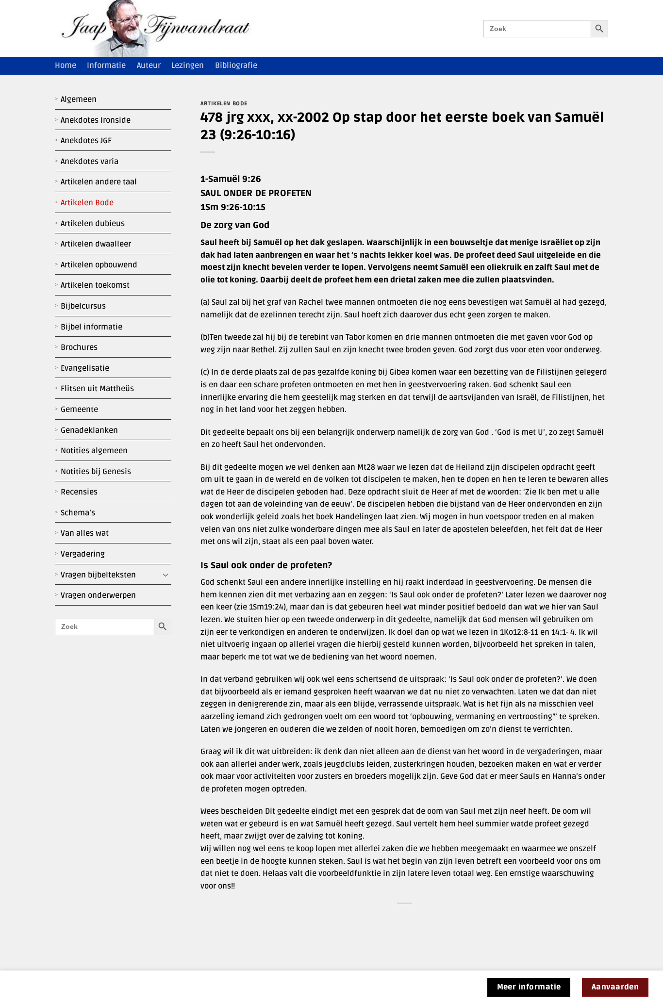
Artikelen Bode (87, 203)
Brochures (79, 347)
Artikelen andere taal (99, 182)
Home (65, 65)
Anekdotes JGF (86, 141)
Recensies (79, 492)
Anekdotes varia (89, 161)
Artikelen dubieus (93, 224)
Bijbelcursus (83, 306)
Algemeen (79, 99)
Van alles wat (85, 533)
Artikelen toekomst (95, 285)
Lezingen (187, 65)
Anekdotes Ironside (96, 120)
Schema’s (78, 513)
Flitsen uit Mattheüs (97, 389)
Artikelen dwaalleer (96, 244)
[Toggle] (165, 575)
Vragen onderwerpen (98, 595)
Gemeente (79, 409)
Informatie (106, 65)
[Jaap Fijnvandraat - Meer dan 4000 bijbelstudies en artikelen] (162, 28)
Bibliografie (236, 65)
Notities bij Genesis (96, 472)
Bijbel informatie (91, 327)
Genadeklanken (89, 430)
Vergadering (83, 554)
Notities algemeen (94, 451)
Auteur (149, 65)
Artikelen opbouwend (99, 265)
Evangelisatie (85, 368)
